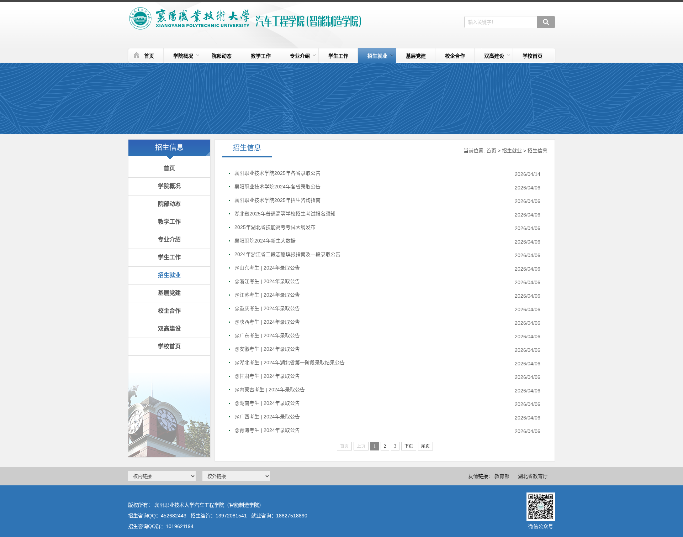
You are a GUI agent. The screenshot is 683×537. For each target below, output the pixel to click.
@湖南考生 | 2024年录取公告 (267, 403)
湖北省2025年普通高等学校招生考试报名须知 (284, 214)
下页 (408, 446)
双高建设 (494, 56)
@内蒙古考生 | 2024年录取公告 (269, 389)
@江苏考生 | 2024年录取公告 (267, 295)
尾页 (425, 446)
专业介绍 (300, 56)
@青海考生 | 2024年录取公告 (267, 430)
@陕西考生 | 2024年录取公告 (267, 322)
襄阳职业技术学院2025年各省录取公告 (277, 173)
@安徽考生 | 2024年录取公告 (267, 349)
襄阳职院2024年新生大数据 (265, 241)
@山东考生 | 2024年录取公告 (267, 268)
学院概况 (183, 56)
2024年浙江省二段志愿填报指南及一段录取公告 (287, 254)
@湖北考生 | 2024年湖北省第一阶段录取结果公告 (289, 362)
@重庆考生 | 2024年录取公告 (267, 308)
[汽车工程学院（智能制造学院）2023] (244, 18)
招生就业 (377, 56)
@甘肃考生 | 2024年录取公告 (267, 376)
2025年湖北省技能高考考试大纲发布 (275, 227)
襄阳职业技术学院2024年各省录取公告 (277, 186)
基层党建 (416, 56)
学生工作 (338, 56)
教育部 (501, 476)
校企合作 (455, 56)
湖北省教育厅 (533, 476)
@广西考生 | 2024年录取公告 (267, 416)
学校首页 (532, 56)
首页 (149, 56)
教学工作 (261, 56)
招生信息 (537, 150)
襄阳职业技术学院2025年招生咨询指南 (277, 200)
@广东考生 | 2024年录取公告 (267, 335)
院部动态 (222, 56)
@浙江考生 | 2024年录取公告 (267, 281)
